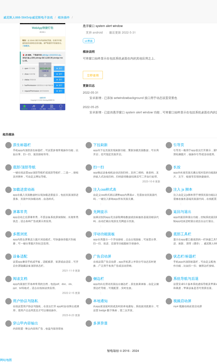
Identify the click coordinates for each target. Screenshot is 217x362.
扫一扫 (98, 166)
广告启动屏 (102, 256)
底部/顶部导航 (24, 166)
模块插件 (64, 17)
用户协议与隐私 (25, 300)
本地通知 (100, 300)
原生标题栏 (22, 144)
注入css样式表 (104, 189)
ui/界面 (89, 40)
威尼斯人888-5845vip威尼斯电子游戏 (28, 17)
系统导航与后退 (186, 278)
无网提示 (100, 211)
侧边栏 (98, 278)
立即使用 (93, 75)
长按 (177, 166)
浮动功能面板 (104, 233)
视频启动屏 (182, 300)
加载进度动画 (24, 189)
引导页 (178, 144)
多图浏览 (20, 233)
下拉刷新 (100, 144)
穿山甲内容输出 (25, 322)
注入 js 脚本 (182, 189)
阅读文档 (20, 278)
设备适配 (20, 256)
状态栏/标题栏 (184, 256)
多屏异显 (100, 322)
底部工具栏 (182, 233)
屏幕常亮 (20, 211)
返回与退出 (182, 211)
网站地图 (6, 360)
